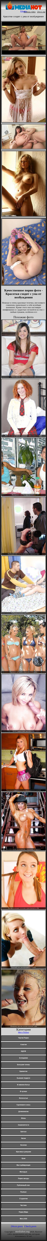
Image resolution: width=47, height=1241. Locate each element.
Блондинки (23, 1058)
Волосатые (23, 1098)
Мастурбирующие (23, 1165)
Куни (23, 1158)
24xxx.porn (17, 1226)
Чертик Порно (23, 1038)
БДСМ (23, 1051)
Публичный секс (23, 1185)
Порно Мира (23, 1212)
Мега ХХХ (23, 1219)
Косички (23, 1145)
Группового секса (23, 1105)
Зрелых (23, 1132)
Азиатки (23, 1044)
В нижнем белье (23, 1085)
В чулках (23, 1091)
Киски (23, 1138)
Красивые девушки (23, 1152)
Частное (23, 1205)
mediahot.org (22, 1231)
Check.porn (30, 1226)
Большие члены (23, 1065)
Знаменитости (23, 1125)
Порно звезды (23, 1178)
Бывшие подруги (23, 1078)
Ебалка (23, 11)
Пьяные (23, 1192)
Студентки (23, 1199)
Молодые (23, 1172)
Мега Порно (23, 1032)
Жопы (23, 1118)
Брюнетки (23, 1071)
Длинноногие (23, 1111)
